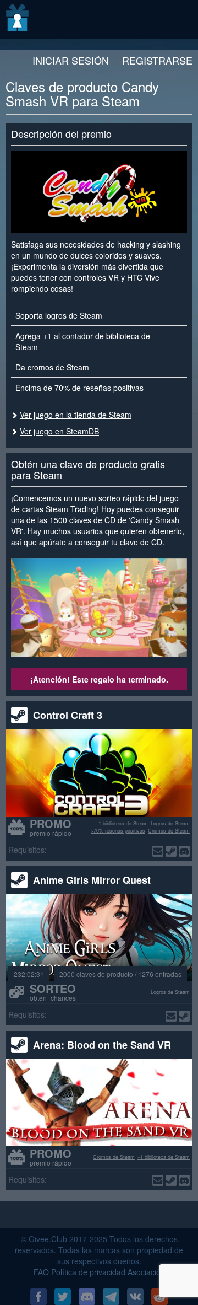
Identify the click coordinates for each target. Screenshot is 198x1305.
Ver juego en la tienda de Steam (75, 414)
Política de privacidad (88, 1271)
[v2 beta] (18, 19)
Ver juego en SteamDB (59, 431)
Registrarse (157, 60)
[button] (24, 608)
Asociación (146, 1271)
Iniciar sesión (70, 60)
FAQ (41, 1271)
